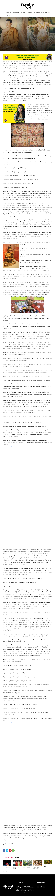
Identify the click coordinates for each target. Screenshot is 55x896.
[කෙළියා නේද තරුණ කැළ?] (48, 862)
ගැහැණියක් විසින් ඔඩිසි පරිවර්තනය (36, 868)
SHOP (49, 12)
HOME (8, 12)
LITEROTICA (23, 12)
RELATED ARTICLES (8, 857)
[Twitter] (51, 1)
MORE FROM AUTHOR (20, 857)
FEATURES (38, 12)
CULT (46, 12)
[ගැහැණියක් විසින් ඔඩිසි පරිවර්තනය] (37, 863)
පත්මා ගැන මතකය (26, 867)
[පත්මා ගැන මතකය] (27, 863)
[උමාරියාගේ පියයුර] (7, 863)
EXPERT (42, 12)
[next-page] (6, 871)
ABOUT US (8, 15)
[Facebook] (47, 1)
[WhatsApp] (13, 850)
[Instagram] (49, 1)
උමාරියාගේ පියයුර (6, 867)
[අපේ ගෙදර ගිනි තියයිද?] (17, 863)
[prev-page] (3, 871)
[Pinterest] (10, 850)
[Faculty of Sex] (27, 6)
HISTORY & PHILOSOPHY (15, 12)
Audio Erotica (31, 12)
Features (4, 44)
